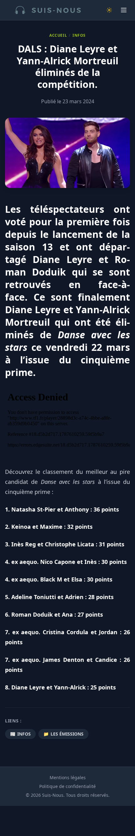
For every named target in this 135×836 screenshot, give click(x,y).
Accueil (58, 35)
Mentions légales (68, 777)
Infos (79, 35)
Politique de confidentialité (67, 786)
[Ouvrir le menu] (123, 10)
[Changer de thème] (109, 10)
